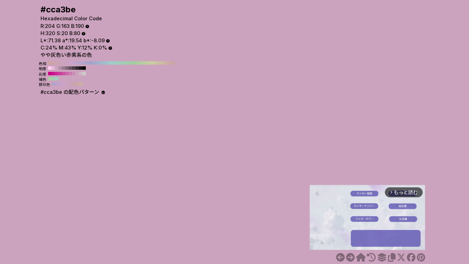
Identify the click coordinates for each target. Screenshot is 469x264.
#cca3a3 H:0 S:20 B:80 (173, 63)
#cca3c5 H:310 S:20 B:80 (67, 63)
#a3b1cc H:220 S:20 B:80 (98, 63)
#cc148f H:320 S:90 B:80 (53, 73)
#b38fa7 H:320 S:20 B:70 (60, 68)
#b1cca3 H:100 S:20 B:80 (139, 63)
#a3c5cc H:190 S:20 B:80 (108, 63)
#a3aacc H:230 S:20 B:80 (94, 63)
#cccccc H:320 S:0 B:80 (84, 73)
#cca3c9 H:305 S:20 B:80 (64, 84)
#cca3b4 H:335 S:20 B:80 (70, 84)
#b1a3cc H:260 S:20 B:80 (84, 63)
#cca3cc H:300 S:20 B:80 (70, 63)
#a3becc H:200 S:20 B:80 (104, 63)
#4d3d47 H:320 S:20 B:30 (74, 68)
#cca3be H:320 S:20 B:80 (63, 63)
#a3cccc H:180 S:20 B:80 (111, 63)
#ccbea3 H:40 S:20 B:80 (159, 63)
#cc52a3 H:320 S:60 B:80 (63, 73)
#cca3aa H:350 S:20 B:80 (53, 63)
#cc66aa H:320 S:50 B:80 (67, 73)
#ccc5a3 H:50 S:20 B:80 (156, 63)
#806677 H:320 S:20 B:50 (67, 68)
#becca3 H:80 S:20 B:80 (146, 63)
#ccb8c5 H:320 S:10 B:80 (80, 73)
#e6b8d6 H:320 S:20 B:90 (53, 68)
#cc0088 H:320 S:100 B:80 (50, 73)
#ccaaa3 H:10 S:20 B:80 (170, 63)
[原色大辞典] (361, 257)
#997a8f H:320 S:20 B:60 (63, 68)
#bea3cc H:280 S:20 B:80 (77, 63)
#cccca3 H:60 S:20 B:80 (153, 63)
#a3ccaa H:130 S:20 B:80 (128, 63)
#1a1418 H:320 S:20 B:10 (80, 68)
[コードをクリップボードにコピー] (392, 257)
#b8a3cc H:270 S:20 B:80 (80, 63)
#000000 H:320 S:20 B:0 (84, 68)
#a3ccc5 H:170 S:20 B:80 (115, 63)
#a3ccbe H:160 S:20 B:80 (118, 63)
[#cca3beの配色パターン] (382, 257)
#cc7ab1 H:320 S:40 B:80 (70, 73)
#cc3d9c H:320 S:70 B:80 (60, 73)
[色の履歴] (371, 257)
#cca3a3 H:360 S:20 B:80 (50, 63)
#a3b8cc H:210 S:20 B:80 (101, 63)
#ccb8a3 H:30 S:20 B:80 (163, 63)
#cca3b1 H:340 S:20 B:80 (56, 63)
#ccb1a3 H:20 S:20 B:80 (166, 63)
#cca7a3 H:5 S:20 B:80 (77, 84)
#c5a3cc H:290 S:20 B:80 (74, 63)
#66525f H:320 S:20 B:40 (70, 68)
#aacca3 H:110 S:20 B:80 (135, 63)
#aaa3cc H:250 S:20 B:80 (87, 63)
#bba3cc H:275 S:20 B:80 (57, 84)
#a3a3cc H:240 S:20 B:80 (91, 63)
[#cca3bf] (350, 257)
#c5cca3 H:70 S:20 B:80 (149, 63)
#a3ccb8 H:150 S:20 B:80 (122, 63)
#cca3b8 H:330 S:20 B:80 (60, 63)
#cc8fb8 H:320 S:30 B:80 (74, 73)
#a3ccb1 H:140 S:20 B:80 (125, 63)
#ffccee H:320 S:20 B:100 (50, 68)
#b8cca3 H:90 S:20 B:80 (142, 63)
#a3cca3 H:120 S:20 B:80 (132, 63)
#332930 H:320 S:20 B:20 (77, 68)
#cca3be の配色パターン (71, 92)
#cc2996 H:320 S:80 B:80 (56, 73)
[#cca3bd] (340, 257)
